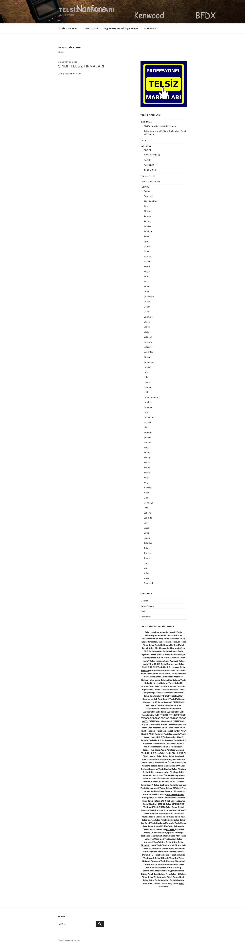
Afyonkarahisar (151, 201)
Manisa (147, 462)
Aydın (146, 241)
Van (145, 568)
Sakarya (147, 513)
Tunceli (147, 558)
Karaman (148, 407)
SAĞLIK (147, 160)
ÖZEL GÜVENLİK (152, 155)
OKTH (143, 140)
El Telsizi (144, 600)
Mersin (147, 472)
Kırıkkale (148, 432)
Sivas (146, 533)
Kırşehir (147, 437)
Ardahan (148, 231)
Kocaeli (147, 442)
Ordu (146, 498)
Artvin (146, 236)
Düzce (147, 322)
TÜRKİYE (145, 187)
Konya (147, 447)
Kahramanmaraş (151, 397)
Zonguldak (148, 583)
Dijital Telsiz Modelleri (172, 676)
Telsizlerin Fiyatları (175, 794)
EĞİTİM (147, 150)
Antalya (147, 226)
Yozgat (147, 578)
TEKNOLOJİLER (91, 28)
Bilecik (147, 266)
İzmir (146, 392)
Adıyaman (148, 196)
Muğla (147, 477)
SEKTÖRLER (146, 146)
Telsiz (143, 611)
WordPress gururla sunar (69, 940)
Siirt (145, 523)
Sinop (146, 528)
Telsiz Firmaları (86, 10)
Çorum (147, 306)
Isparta (147, 382)
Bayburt (147, 261)
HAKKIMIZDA (150, 28)
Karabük (148, 402)
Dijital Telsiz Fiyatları (173, 696)
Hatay (146, 372)
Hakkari (147, 367)
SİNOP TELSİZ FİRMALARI (81, 66)
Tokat (146, 548)
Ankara (147, 221)
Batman (147, 256)
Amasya (147, 216)
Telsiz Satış (146, 616)
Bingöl (147, 271)
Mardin (147, 467)
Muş (146, 482)
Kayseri (147, 422)
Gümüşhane (149, 362)
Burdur (147, 286)
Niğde (146, 492)
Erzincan (148, 337)
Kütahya (148, 452)
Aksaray (147, 211)
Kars (146, 412)
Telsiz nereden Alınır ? (172, 737)
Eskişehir (148, 347)
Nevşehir (148, 487)
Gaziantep (148, 352)
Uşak (146, 563)
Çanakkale (149, 296)
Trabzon (147, 553)
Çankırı (147, 301)
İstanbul (147, 387)
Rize (146, 507)
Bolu (146, 281)
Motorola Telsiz (172, 823)
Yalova (147, 573)
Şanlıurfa (148, 518)
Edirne (147, 327)
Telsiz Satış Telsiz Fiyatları (167, 731)
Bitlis (146, 276)
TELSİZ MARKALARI (68, 28)
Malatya (147, 457)
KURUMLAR (146, 122)
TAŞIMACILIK (150, 170)
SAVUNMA (149, 165)
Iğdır (146, 377)
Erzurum (148, 342)
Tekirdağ (148, 543)
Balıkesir (148, 246)
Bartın (146, 251)
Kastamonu (149, 417)
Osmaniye (148, 502)
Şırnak (147, 538)
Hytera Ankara (147, 606)
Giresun (147, 357)
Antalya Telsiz (159, 870)
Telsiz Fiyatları (179, 769)
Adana (147, 191)
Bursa (146, 291)
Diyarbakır (148, 317)
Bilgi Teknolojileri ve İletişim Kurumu (121, 28)
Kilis (146, 427)
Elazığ (146, 332)
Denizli (147, 311)
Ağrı (146, 206)
